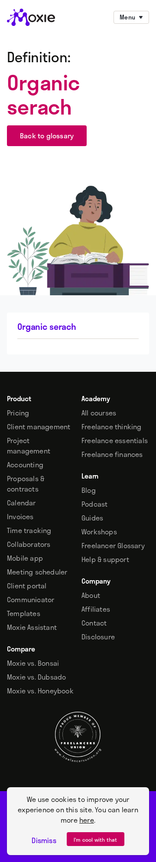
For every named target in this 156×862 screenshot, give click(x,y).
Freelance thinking (111, 426)
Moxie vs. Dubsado (36, 677)
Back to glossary (47, 135)
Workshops (99, 532)
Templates (23, 613)
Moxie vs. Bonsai (33, 663)
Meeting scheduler (37, 572)
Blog (88, 490)
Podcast (94, 504)
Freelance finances (112, 454)
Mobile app (25, 558)
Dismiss (44, 840)
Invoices (20, 516)
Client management (38, 426)
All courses (98, 413)
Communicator (30, 599)
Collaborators (29, 544)
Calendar (21, 503)
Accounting (25, 465)
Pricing (18, 413)
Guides (92, 518)
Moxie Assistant (32, 627)
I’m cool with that (95, 839)
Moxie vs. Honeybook (40, 691)
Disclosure (98, 637)
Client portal (27, 586)
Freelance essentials (114, 440)
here (86, 819)
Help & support (105, 559)
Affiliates (95, 609)
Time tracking (29, 530)
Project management (28, 445)
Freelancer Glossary (113, 545)
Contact (94, 623)
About (90, 595)
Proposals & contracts (25, 483)
